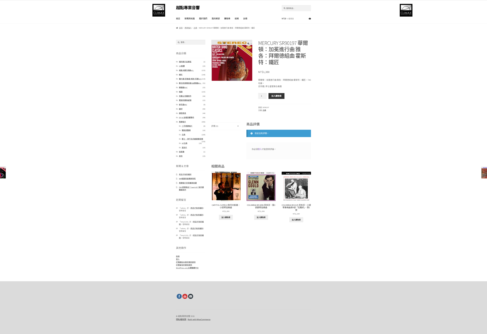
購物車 (227, 18)
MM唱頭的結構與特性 (187, 179)
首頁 (181, 28)
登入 (260, 149)
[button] (248, 44)
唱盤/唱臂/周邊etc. (186, 70)
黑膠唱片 (188, 28)
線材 (180, 109)
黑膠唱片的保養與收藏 (188, 183)
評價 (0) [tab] (214, 126)
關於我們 (203, 18)
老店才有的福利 (185, 174)
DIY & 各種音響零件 (186, 117)
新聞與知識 (190, 18)
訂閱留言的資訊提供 (184, 265)
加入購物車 (276, 96)
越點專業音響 (188, 7)
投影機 (181, 152)
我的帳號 (216, 18)
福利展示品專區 (185, 62)
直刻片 (184, 147)
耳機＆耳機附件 (185, 96)
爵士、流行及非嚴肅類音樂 (192, 139)
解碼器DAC (183, 87)
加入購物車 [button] (225, 217)
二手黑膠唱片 (187, 126)
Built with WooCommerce (199, 319)
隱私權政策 (181, 319)
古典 (195, 28)
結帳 (237, 18)
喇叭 (180, 75)
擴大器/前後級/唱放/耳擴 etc (190, 79)
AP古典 (184, 143)
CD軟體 (182, 66)
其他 (180, 156)
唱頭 (180, 92)
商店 (178, 18)
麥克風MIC (183, 104)
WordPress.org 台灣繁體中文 (187, 268)
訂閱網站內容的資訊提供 (186, 262)
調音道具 (182, 113)
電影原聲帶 (186, 130)
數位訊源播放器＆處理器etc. (190, 83)
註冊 (245, 18)
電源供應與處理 (185, 100)
